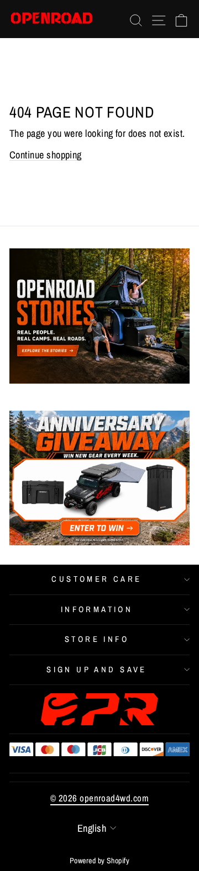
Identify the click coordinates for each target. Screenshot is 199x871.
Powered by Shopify (99, 860)
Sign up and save (96, 669)
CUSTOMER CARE (96, 579)
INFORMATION (97, 609)
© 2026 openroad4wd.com (99, 798)
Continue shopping (45, 155)
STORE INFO (97, 639)
